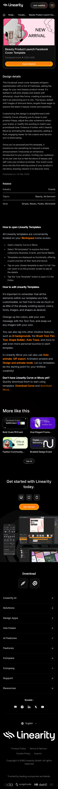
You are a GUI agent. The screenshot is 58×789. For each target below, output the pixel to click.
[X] (35, 706)
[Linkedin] (29, 706)
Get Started (29, 506)
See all (29, 461)
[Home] (13, 5)
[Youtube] (42, 706)
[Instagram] (22, 706)
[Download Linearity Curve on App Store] (23, 583)
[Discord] (15, 706)
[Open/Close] (52, 5)
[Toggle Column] (52, 598)
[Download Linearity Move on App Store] (35, 583)
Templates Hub (12, 15)
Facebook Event (22, 15)
